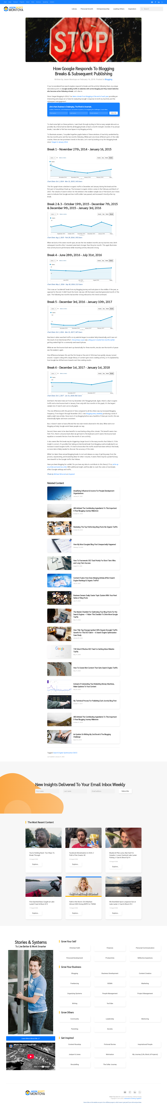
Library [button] (74, 9)
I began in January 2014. (59, 142)
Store (32, 2)
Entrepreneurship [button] (103, 9)
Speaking (45, 2)
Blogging (108, 79)
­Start (5, 2)
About (27, 2)
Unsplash (71, 474)
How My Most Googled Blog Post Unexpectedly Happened (94, 544)
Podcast (15, 2)
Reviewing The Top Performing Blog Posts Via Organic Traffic (95, 527)
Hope (9, 2)
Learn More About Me (29, 1038)
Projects (22, 2)
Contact (52, 2)
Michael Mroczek (60, 474)
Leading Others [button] (118, 9)
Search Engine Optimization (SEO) (65, 753)
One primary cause (78, 340)
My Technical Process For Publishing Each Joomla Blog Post (95, 700)
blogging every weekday (94, 413)
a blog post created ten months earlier (101, 340)
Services (38, 2)
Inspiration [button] (132, 9)
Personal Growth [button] (87, 9)
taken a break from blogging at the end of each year (90, 96)
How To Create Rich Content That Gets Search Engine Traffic (95, 668)
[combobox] (151, 9)
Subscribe (113, 113)
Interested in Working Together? (132, 1098)
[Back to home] (13, 9)
